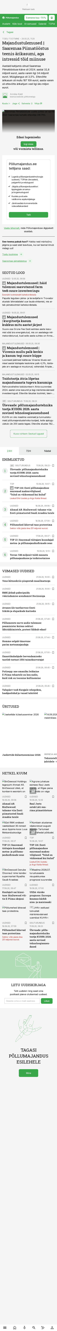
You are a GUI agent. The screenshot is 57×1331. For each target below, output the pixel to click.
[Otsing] (34, 1327)
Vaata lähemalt (11, 228)
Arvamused (30, 23)
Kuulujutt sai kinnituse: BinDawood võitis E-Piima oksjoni (14, 895)
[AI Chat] (43, 1327)
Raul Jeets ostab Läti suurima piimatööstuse (41, 807)
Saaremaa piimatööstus (14, 261)
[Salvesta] (53, 465)
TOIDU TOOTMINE (10, 39)
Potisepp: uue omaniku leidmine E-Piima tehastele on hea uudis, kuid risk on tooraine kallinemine (21, 674)
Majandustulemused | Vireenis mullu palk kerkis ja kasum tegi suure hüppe (22, 352)
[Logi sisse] (52, 1327)
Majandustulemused (13, 343)
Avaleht (6, 23)
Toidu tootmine (10, 254)
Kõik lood (17, 23)
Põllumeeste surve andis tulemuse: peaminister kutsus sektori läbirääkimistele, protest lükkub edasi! (24, 626)
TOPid (51, 23)
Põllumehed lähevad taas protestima (31, 524)
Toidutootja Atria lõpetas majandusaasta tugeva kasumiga (27, 380)
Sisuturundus (15, 401)
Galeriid (42, 23)
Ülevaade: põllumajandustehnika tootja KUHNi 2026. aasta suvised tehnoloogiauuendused (27, 409)
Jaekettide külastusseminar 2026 (21, 754)
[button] (22, 1001)
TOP (12, 484)
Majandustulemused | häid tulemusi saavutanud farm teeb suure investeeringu (24, 287)
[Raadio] (24, 1327)
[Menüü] (5, 1327)
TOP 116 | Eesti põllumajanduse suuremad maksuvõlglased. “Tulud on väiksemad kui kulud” (29, 491)
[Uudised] (15, 1327)
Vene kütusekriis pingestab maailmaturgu (26, 580)
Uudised (6, 278)
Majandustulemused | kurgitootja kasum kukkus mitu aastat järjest (22, 321)
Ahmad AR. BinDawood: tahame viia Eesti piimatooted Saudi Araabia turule (12, 810)
